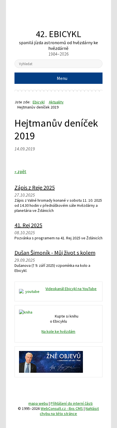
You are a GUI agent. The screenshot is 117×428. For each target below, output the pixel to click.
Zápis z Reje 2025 (34, 187)
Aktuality (56, 102)
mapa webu (38, 403)
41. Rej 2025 (28, 225)
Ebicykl (58, 15)
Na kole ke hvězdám (58, 331)
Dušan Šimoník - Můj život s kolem (54, 252)
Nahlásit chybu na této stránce (69, 411)
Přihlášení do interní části (72, 403)
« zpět (20, 171)
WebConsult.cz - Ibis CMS (62, 408)
